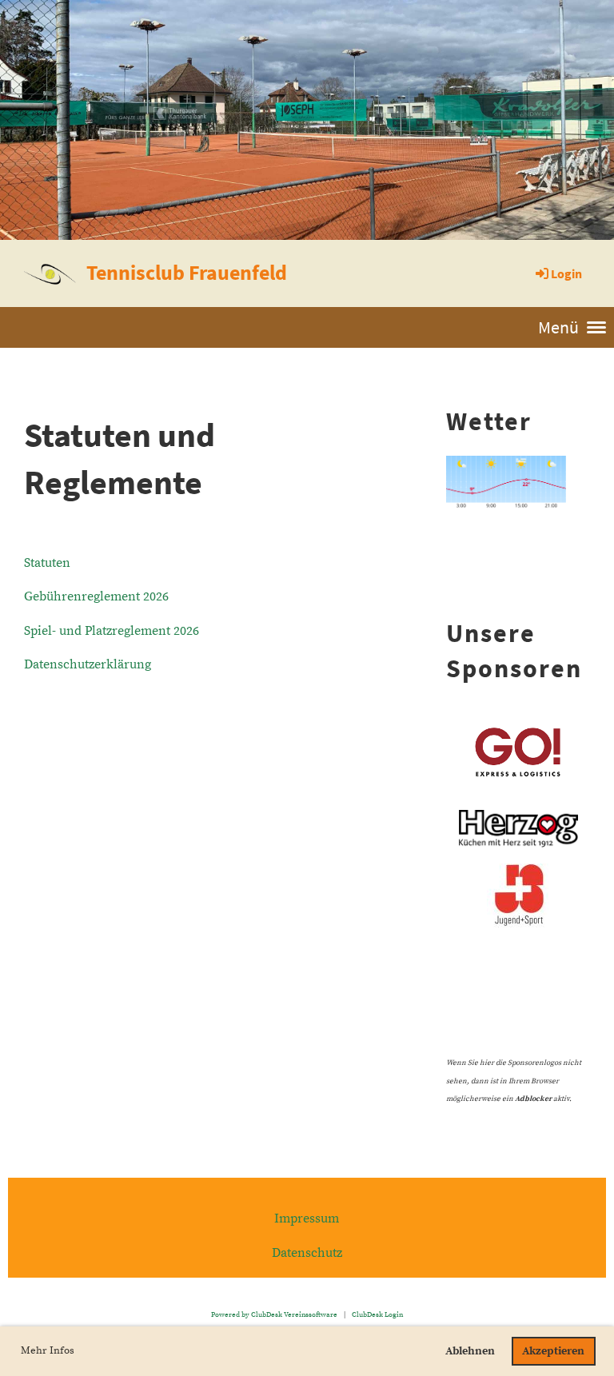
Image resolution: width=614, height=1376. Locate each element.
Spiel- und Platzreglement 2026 (111, 631)
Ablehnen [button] (470, 1351)
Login (566, 273)
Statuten (47, 563)
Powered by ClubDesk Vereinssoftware (274, 1314)
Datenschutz (307, 1253)
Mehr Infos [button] (47, 1350)
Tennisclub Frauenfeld (186, 272)
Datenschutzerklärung (87, 664)
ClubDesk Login (377, 1314)
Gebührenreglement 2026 (96, 596)
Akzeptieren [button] (553, 1351)
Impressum (306, 1218)
